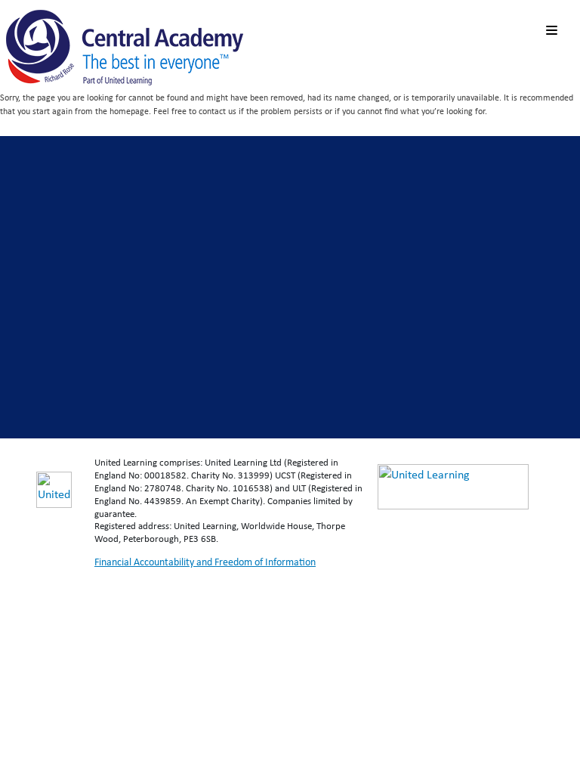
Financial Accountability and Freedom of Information (205, 561)
